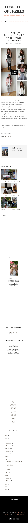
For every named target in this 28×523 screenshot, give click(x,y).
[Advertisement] (14, 307)
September (9, 451)
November (9, 445)
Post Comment (17, 43)
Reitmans (13, 412)
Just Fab (13, 421)
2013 (6, 484)
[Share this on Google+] (10, 136)
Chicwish (14, 411)
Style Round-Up (8, 133)
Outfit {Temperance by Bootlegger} (14, 461)
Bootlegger (13, 404)
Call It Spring (13, 420)
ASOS (13, 410)
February (8, 480)
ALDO (13, 422)
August (8, 454)
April (7, 475)
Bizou (13, 417)
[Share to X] (8, 136)
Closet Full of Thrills (14, 9)
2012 (6, 487)
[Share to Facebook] (5, 136)
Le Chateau (13, 414)
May (7, 472)
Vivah (13, 418)
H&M (14, 403)
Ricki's (13, 401)
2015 (6, 438)
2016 (6, 435)
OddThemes (21, 514)
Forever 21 (13, 408)
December (9, 443)
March (8, 478)
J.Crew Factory (13, 405)
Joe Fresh (13, 415)
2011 (6, 489)
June (7, 459)
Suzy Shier (13, 407)
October (8, 448)
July (7, 456)
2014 (6, 441)
